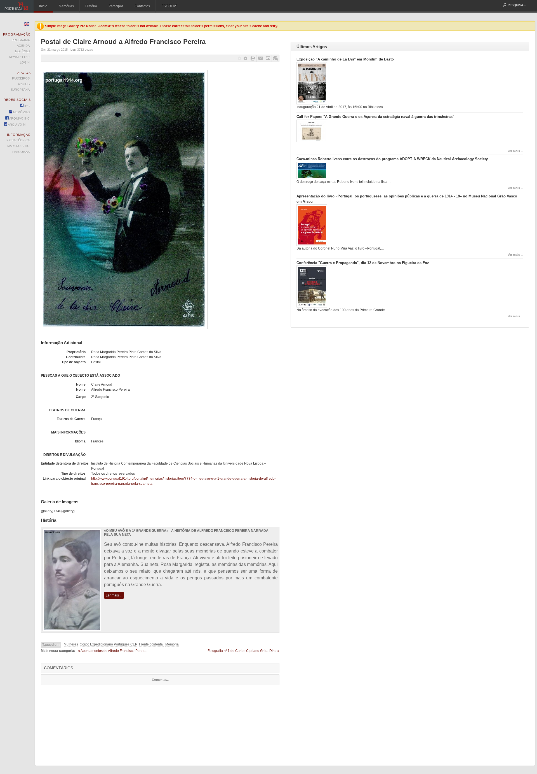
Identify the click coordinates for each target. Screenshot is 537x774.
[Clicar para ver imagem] (124, 328)
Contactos (142, 6)
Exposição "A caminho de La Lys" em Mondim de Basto (345, 59)
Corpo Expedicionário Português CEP (108, 644)
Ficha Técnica (18, 140)
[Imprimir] (253, 58)
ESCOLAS (169, 6)
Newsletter (19, 57)
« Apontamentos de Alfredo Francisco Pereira (112, 651)
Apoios (24, 84)
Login (25, 62)
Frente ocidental (151, 644)
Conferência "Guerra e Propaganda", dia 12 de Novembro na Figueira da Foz (362, 263)
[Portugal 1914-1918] (17, 6)
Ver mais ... (515, 151)
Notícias (22, 51)
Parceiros (21, 78)
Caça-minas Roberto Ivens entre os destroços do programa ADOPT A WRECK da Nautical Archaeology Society (392, 159)
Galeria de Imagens (268, 58)
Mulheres (71, 644)
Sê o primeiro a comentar (275, 58)
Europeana (20, 89)
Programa (21, 40)
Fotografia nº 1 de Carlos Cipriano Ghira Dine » (243, 651)
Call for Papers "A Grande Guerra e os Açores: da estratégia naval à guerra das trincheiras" (375, 117)
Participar (116, 6)
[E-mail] (260, 58)
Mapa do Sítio (18, 146)
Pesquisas (21, 151)
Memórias (66, 6)
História (91, 6)
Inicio (43, 6)
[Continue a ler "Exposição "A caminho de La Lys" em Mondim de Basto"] (311, 103)
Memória (172, 644)
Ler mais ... (114, 595)
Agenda (23, 45)
